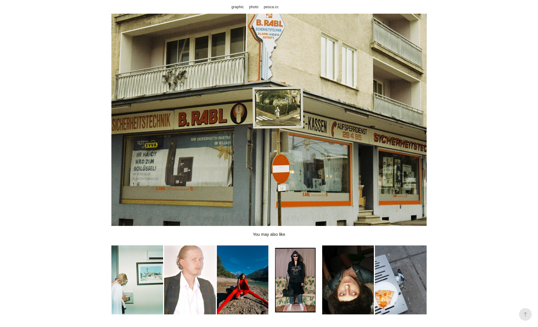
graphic (237, 7)
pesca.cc (271, 7)
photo (253, 7)
